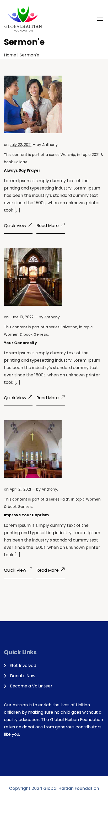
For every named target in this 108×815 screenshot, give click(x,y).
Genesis (41, 334)
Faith (65, 499)
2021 (95, 154)
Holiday (20, 162)
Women (11, 334)
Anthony (50, 144)
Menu (100, 19)
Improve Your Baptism (26, 515)
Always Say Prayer (22, 170)
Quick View (15, 226)
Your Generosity (20, 342)
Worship (68, 154)
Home (10, 55)
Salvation (69, 327)
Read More (47, 226)
